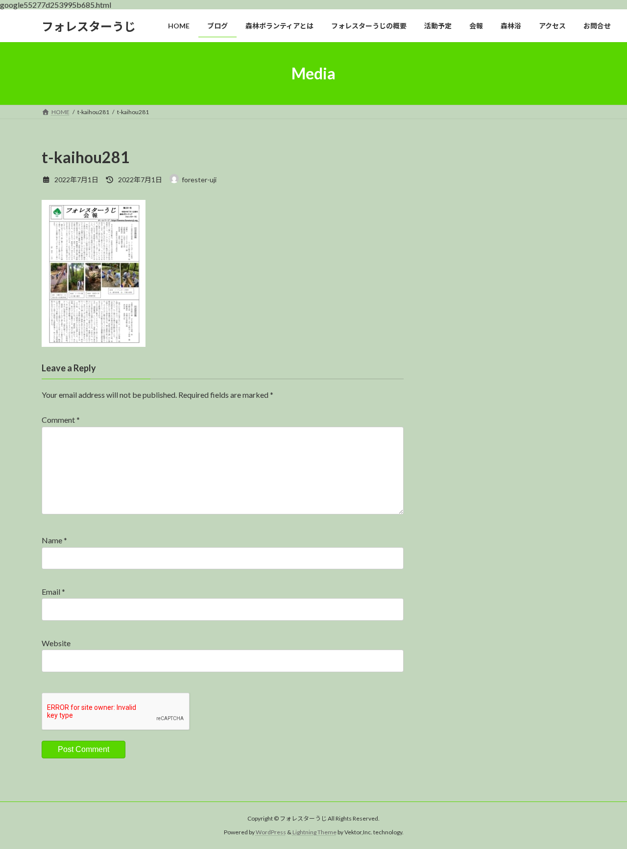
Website (56, 643)
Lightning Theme (314, 832)
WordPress (271, 832)
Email (53, 591)
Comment (61, 419)
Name (54, 540)
